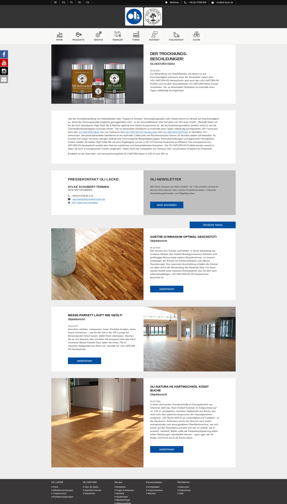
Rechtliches (184, 482)
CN (87, 2)
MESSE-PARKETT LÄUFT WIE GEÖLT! (95, 315)
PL (71, 2)
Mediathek (121, 487)
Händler (118, 39)
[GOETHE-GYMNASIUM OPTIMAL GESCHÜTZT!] (97, 263)
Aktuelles (152, 493)
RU (79, 2)
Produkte (78, 39)
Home (59, 39)
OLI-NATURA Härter (88, 132)
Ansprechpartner (155, 490)
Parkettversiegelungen (63, 497)
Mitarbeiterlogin (123, 500)
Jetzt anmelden (167, 205)
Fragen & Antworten (125, 490)
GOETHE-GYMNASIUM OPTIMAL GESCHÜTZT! (183, 236)
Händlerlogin (122, 497)
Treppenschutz (59, 493)
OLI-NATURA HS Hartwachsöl (141, 132)
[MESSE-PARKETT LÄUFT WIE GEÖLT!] (190, 338)
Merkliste (120, 493)
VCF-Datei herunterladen (85, 202)
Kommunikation (154, 482)
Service (98, 39)
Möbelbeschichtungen (63, 490)
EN (63, 2)
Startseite (143, 16)
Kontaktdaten (154, 487)
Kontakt (154, 39)
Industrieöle (90, 493)
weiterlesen (166, 289)
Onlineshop (176, 39)
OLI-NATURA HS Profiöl (175, 132)
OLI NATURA (90, 482)
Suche (196, 39)
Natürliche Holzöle (93, 490)
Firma (136, 39)
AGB (181, 493)
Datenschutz (185, 490)
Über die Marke (91, 487)
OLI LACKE (57, 482)
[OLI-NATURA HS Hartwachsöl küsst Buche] (97, 422)
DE (55, 2)
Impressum (184, 487)
